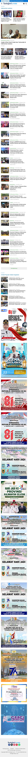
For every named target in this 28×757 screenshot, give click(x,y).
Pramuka (11, 264)
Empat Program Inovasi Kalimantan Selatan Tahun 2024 (18, 196)
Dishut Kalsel (12, 109)
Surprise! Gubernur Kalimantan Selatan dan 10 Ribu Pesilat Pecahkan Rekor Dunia (18, 233)
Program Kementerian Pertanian (16, 227)
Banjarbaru (12, 184)
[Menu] (2, 3)
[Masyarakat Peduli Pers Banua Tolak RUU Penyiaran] (5, 134)
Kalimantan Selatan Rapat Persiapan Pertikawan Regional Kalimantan (18, 261)
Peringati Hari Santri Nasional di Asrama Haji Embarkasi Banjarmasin (18, 96)
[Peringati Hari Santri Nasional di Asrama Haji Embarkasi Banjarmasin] (5, 96)
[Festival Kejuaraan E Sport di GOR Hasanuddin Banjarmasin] (5, 170)
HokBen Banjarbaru (13, 191)
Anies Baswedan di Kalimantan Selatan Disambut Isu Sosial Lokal (18, 206)
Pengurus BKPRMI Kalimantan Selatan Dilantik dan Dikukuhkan (18, 142)
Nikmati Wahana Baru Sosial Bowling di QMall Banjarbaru (17, 214)
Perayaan (12, 128)
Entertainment (13, 148)
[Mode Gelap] (24, 4)
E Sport (11, 172)
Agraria (11, 181)
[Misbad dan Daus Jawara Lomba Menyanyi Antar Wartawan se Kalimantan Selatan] (5, 151)
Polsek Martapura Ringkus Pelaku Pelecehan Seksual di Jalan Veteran (7, 20)
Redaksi (12, 748)
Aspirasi (11, 136)
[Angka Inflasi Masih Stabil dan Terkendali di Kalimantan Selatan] (14, 31)
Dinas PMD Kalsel (13, 79)
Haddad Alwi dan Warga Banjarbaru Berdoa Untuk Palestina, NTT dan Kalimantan (17, 291)
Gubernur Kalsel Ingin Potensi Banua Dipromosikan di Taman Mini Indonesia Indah (18, 86)
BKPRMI (11, 145)
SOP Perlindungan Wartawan (14, 750)
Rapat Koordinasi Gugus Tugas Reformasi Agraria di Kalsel (18, 178)
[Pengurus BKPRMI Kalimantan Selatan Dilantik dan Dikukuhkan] (5, 142)
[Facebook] (9, 745)
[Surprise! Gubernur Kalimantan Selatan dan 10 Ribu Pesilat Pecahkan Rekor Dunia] (5, 233)
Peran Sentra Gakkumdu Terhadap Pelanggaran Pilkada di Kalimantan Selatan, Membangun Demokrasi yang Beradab (7, 57)
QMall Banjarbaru (13, 217)
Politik (11, 158)
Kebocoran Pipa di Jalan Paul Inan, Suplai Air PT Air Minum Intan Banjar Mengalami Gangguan (17, 285)
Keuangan (3, 45)
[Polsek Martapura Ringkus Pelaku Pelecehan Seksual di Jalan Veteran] (7, 13)
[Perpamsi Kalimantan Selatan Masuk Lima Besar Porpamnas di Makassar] (5, 115)
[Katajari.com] (10, 3)
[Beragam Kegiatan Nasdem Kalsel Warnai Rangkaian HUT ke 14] (21, 51)
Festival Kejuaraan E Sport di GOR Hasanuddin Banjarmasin (18, 170)
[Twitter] (12, 745)
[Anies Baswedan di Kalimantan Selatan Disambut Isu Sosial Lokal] (5, 206)
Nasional (12, 220)
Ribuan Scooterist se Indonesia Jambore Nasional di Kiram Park (18, 252)
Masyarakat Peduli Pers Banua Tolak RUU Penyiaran (18, 134)
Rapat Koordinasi (13, 89)
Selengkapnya (14, 268)
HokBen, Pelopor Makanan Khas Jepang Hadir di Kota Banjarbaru (18, 188)
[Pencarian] (26, 4)
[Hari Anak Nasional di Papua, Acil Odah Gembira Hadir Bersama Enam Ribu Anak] (5, 125)
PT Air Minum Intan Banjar (15, 118)
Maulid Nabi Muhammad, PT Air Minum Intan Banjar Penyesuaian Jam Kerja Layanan (17, 303)
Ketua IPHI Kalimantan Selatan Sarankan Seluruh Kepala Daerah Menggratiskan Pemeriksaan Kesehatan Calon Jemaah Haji (18, 68)
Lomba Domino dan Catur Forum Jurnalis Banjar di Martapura (16, 279)
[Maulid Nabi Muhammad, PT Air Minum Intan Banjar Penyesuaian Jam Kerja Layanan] (4, 304)
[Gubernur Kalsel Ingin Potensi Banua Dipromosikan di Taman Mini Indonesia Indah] (5, 86)
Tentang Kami (6, 748)
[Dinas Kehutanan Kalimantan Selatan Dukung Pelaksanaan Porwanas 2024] (5, 105)
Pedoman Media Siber (20, 748)
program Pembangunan (14, 199)
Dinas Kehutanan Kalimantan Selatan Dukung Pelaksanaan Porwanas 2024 (17, 106)
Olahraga (12, 167)
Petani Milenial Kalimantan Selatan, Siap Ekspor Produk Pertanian (17, 224)
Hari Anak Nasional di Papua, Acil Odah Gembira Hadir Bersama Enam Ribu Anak (17, 125)
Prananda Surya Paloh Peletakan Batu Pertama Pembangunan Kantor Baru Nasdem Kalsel (17, 162)
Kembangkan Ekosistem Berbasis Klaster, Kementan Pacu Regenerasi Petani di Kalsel (17, 244)
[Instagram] (14, 745)
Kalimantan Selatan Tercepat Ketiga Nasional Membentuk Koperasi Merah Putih (17, 76)
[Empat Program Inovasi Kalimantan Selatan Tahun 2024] (5, 196)
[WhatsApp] (19, 745)
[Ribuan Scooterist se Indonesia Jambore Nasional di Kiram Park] (5, 252)
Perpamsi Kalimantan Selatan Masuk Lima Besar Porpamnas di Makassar (18, 115)
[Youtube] (17, 745)
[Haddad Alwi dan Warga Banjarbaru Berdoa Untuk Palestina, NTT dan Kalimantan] (4, 291)
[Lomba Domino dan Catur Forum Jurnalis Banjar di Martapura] (4, 279)
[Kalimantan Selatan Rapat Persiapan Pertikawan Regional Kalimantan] (5, 261)
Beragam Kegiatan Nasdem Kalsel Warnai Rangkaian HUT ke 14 (20, 57)
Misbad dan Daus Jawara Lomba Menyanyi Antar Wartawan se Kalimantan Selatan (16, 152)
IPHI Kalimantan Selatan (14, 70)
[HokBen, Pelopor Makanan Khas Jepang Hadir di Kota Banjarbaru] (5, 188)
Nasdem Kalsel (12, 164)
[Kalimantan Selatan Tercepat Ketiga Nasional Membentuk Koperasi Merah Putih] (5, 76)
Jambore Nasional (13, 254)
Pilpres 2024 (12, 209)
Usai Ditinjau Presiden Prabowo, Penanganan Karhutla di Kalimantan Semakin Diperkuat (17, 297)
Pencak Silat (12, 236)
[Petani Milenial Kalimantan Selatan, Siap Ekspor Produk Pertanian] (5, 224)
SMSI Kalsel (12, 154)
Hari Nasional (12, 99)
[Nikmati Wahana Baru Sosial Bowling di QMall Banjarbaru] (5, 215)
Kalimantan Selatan (5, 40)
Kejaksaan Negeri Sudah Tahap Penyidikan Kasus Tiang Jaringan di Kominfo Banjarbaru (21, 20)
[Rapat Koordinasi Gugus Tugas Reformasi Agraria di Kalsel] (5, 178)
